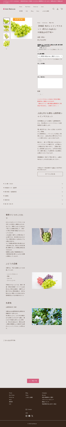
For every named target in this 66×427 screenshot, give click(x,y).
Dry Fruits (27, 6)
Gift (27, 11)
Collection (44, 22)
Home (39, 22)
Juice (42, 6)
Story (38, 11)
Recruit (44, 395)
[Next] (6, 48)
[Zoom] (21, 28)
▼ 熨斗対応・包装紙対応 (10, 191)
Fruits (20, 6)
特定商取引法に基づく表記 (49, 404)
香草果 (21, 11)
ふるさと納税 (45, 11)
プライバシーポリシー (48, 399)
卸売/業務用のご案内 (47, 397)
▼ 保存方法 (6, 200)
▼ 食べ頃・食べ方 (8, 204)
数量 (39, 91)
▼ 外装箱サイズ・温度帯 (10, 187)
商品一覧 (51, 22)
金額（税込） (42, 37)
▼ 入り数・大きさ (8, 183)
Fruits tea (35, 6)
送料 (53, 167)
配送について (45, 401)
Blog (32, 11)
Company (44, 393)
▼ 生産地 (5, 195)
